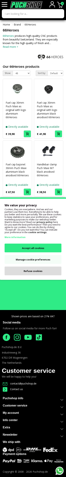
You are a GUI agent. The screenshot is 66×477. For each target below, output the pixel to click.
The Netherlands (12, 362)
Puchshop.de (40, 471)
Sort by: (42, 73)
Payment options (14, 454)
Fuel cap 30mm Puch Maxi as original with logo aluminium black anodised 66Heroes (48, 110)
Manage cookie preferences (33, 259)
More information (15, 237)
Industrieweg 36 (11, 352)
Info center (10, 420)
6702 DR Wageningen (14, 357)
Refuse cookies (33, 270)
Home (6, 24)
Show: (8, 73)
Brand (17, 24)
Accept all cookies (33, 248)
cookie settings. (37, 232)
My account (11, 412)
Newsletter (10, 434)
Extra (6, 427)
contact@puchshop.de (23, 383)
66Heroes (30, 24)
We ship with (11, 441)
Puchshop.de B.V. (12, 347)
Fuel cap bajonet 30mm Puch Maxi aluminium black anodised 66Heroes (17, 170)
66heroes (9, 36)
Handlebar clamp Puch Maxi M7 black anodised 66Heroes (47, 170)
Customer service (28, 370)
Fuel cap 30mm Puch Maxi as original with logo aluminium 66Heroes (16, 110)
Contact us (16, 389)
